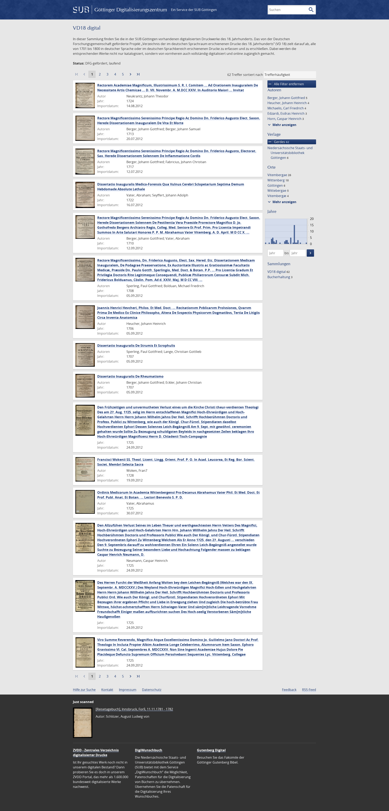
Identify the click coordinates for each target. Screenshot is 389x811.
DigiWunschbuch (148, 750)
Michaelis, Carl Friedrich (286, 108)
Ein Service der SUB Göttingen (194, 10)
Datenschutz (151, 689)
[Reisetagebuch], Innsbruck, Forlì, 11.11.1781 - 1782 (134, 709)
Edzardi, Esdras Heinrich (287, 113)
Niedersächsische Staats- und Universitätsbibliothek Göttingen (290, 153)
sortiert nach (253, 74)
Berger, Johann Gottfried (287, 98)
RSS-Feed (309, 689)
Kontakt (107, 689)
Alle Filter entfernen (285, 84)
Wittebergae (278, 190)
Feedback (289, 689)
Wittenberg (278, 180)
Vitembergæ (278, 196)
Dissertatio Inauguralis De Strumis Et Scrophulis (136, 345)
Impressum (127, 689)
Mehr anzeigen (281, 124)
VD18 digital (278, 271)
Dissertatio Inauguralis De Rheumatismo (130, 376)
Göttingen (276, 185)
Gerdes (278, 141)
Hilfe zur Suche (84, 689)
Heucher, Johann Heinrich (288, 103)
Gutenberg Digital (211, 750)
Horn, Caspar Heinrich (285, 118)
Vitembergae (279, 175)
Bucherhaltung (280, 277)
